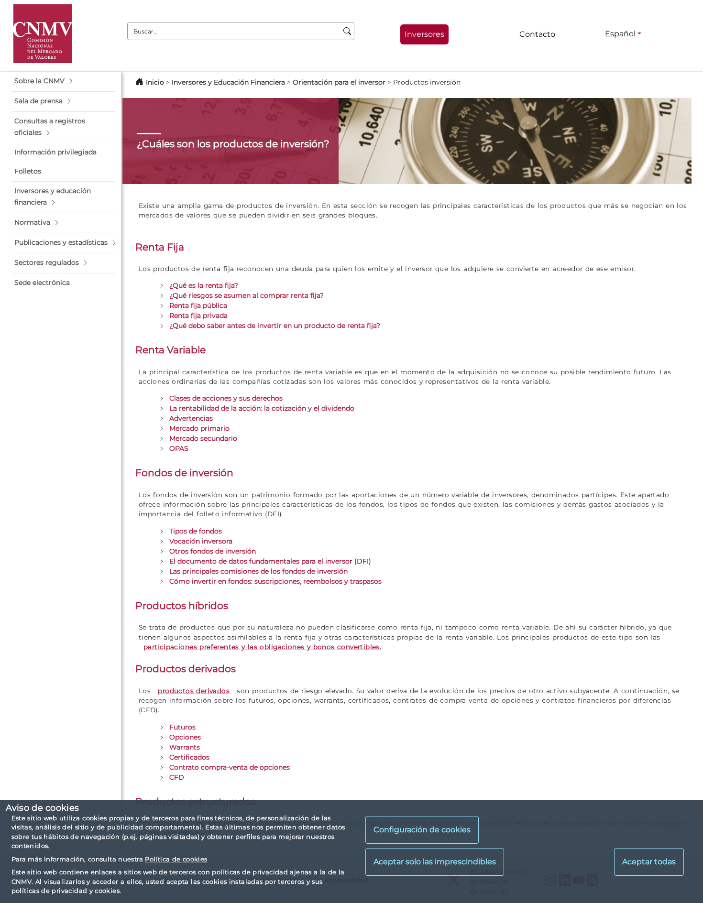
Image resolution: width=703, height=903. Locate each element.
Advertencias (191, 418)
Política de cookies (176, 859)
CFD (176, 777)
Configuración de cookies (422, 829)
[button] (63, 81)
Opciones (185, 737)
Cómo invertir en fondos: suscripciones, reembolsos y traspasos (275, 581)
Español (620, 33)
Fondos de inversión (184, 473)
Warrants (184, 747)
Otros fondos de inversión (212, 551)
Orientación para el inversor (339, 82)
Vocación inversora (200, 541)
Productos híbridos (181, 605)
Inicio (155, 82)
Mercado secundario (203, 438)
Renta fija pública (198, 305)
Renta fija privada (198, 315)
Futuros (182, 727)
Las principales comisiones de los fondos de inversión (258, 571)
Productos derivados (185, 669)
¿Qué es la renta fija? (203, 285)
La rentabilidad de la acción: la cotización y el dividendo (261, 408)
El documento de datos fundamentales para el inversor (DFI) (270, 561)
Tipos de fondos (195, 531)
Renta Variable (170, 350)
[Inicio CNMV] (43, 34)
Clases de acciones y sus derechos (226, 398)
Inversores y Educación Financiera (228, 82)
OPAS (178, 448)
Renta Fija (159, 247)
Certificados (189, 757)
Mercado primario (199, 428)
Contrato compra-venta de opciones (229, 767)
